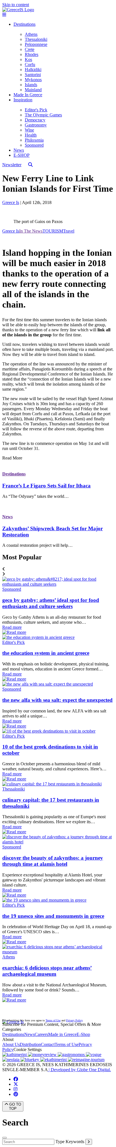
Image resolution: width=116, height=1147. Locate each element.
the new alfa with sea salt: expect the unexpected (57, 700)
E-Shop (83, 1034)
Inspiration (23, 99)
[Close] (4, 1138)
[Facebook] (16, 1079)
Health (31, 135)
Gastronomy (36, 125)
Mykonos (33, 79)
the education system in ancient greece (45, 653)
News (19, 150)
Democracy (35, 120)
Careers (41, 1034)
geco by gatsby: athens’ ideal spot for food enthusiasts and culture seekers (50, 603)
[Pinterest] (16, 1094)
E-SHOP (22, 155)
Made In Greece (28, 94)
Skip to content (15, 4)
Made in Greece (62, 1034)
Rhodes (31, 54)
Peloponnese (36, 44)
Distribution (30, 1044)
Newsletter (11, 164)
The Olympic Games (43, 114)
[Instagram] (15, 1089)
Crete (29, 49)
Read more (12, 627)
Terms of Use (53, 1020)
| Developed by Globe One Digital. (79, 1069)
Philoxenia (34, 140)
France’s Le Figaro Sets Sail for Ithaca (46, 486)
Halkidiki (33, 69)
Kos (28, 59)
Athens (31, 34)
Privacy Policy (74, 1020)
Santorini (33, 74)
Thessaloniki (36, 39)
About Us (11, 1044)
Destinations (24, 24)
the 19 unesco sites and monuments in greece (53, 916)
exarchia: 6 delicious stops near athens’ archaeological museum (47, 971)
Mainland (33, 89)
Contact (48, 1044)
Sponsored (34, 145)
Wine (29, 130)
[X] (16, 1084)
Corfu (30, 64)
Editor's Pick (36, 109)
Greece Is (10, 202)
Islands (31, 84)
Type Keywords (69, 1141)
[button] (58, 569)
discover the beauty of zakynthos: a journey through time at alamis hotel (52, 861)
